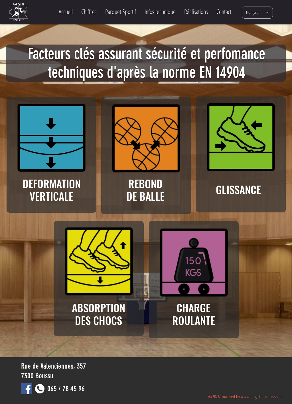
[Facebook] (26, 388)
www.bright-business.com (262, 396)
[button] (120, 11)
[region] (51, 155)
